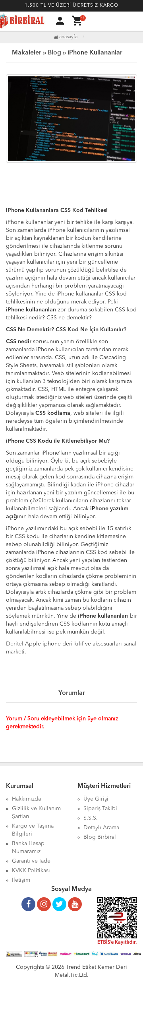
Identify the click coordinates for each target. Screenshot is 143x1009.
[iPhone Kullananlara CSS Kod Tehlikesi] (71, 118)
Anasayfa (67, 37)
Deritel (14, 644)
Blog (54, 53)
